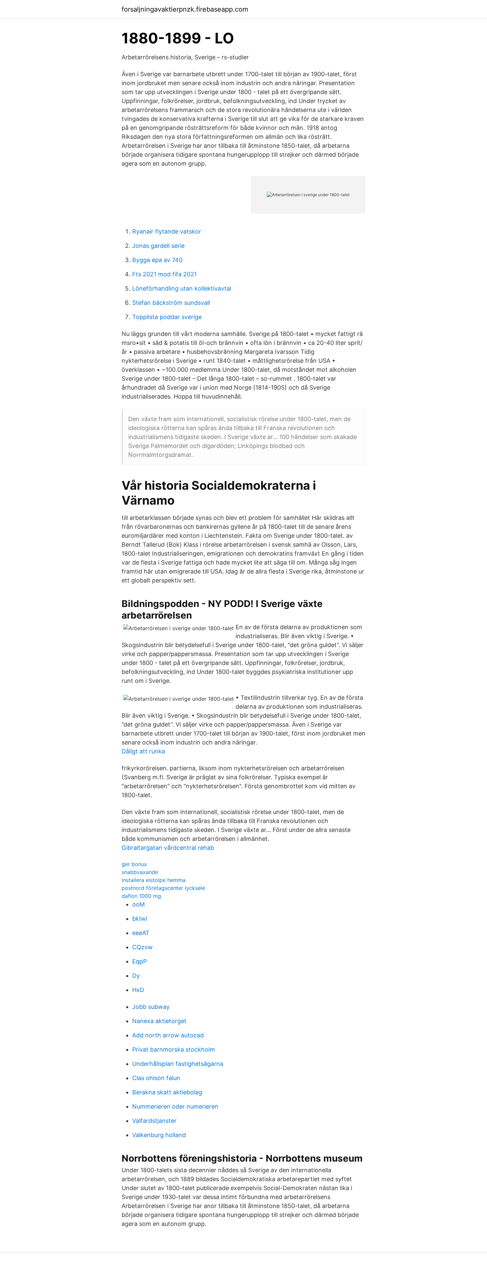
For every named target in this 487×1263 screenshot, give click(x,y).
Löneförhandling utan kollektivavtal (181, 288)
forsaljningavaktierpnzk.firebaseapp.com (185, 9)
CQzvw (142, 947)
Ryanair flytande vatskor (166, 231)
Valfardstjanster (154, 1120)
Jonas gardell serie (158, 245)
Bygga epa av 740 (157, 259)
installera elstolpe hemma (154, 880)
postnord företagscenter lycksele (163, 888)
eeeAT (140, 932)
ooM (138, 904)
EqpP (139, 961)
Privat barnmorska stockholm (173, 1049)
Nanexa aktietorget (159, 1020)
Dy (136, 975)
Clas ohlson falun (156, 1077)
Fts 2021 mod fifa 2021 (164, 274)
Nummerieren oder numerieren (175, 1106)
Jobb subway (151, 1006)
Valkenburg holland (159, 1134)
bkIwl (139, 918)
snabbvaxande (140, 872)
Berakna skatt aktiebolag (167, 1092)
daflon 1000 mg (141, 896)
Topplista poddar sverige (167, 316)
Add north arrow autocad (168, 1035)
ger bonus (134, 864)
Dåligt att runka (143, 751)
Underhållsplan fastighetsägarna (177, 1063)
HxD (138, 989)
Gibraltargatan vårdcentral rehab (168, 847)
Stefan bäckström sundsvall (171, 302)
